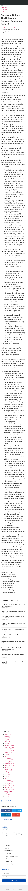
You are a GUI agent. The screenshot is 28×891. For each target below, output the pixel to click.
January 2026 (8, 743)
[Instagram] (15, 2)
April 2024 (7, 778)
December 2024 (9, 763)
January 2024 (8, 784)
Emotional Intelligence (7, 29)
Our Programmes (8, 850)
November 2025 (9, 747)
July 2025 (7, 754)
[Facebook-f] (12, 2)
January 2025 (8, 762)
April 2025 (7, 756)
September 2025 (9, 751)
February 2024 (8, 782)
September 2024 (9, 769)
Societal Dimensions (14, 31)
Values (3, 32)
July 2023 (7, 793)
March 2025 (7, 758)
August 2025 (8, 752)
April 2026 (7, 741)
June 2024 (7, 774)
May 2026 (7, 740)
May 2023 (7, 796)
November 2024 (9, 765)
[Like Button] (3, 36)
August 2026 (8, 734)
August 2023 (8, 791)
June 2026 (7, 738)
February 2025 (8, 760)
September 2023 (9, 789)
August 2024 (8, 771)
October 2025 (8, 749)
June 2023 (7, 795)
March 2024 (7, 780)
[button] (25, 8)
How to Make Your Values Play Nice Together (13, 611)
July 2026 (7, 736)
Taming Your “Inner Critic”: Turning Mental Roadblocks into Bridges (12, 648)
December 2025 (9, 745)
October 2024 (8, 767)
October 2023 (8, 787)
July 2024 (7, 773)
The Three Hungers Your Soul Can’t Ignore (12, 629)
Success (21, 31)
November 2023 (9, 785)
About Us (6, 848)
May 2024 (7, 776)
